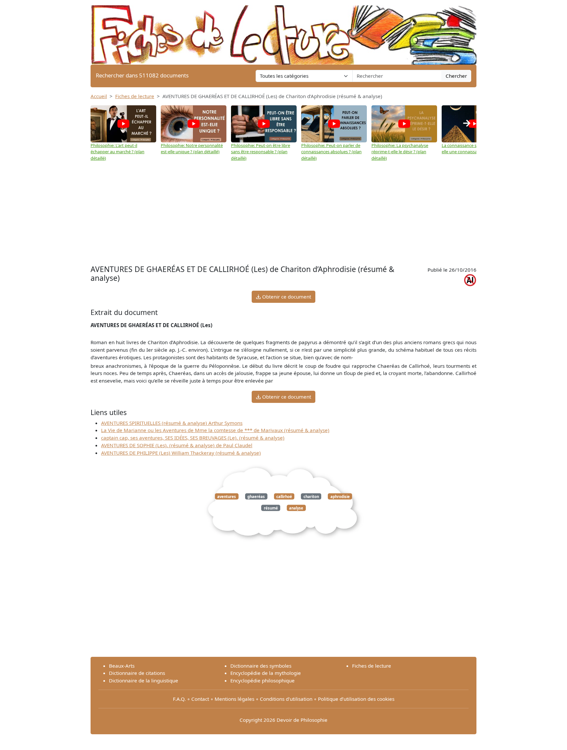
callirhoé (284, 496)
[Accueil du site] (283, 32)
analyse (296, 507)
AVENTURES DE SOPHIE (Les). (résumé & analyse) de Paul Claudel (176, 445)
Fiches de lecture (134, 96)
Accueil (99, 96)
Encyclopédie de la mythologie (265, 673)
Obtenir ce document (286, 296)
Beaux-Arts (122, 665)
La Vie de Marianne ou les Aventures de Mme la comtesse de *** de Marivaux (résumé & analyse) (215, 430)
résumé (271, 507)
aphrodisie (340, 496)
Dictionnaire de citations (137, 673)
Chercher (456, 76)
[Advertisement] (283, 211)
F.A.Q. (179, 699)
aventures (226, 496)
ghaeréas (256, 496)
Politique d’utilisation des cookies (356, 699)
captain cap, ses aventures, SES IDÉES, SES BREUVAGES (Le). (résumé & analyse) (192, 437)
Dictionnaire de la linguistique (143, 680)
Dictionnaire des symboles (260, 665)
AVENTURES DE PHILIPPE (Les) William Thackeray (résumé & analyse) (181, 452)
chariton (311, 496)
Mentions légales (234, 699)
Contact (200, 699)
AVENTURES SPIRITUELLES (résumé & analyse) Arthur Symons (171, 423)
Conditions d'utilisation (286, 699)
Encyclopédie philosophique (262, 680)
